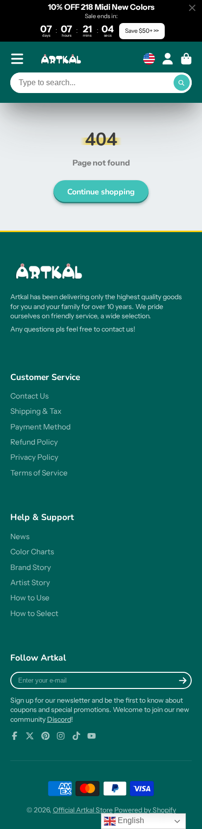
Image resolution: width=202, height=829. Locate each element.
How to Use (30, 597)
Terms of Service (39, 472)
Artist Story (30, 582)
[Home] (62, 59)
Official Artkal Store (83, 809)
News (19, 536)
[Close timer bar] (192, 8)
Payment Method (40, 426)
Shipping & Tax (35, 411)
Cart (186, 59)
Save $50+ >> (142, 30)
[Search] (182, 82)
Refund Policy (34, 442)
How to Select (34, 613)
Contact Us (29, 396)
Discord (59, 719)
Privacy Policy (34, 457)
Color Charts (32, 551)
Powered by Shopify (145, 809)
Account (168, 59)
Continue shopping (101, 192)
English (130, 820)
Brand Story (30, 567)
